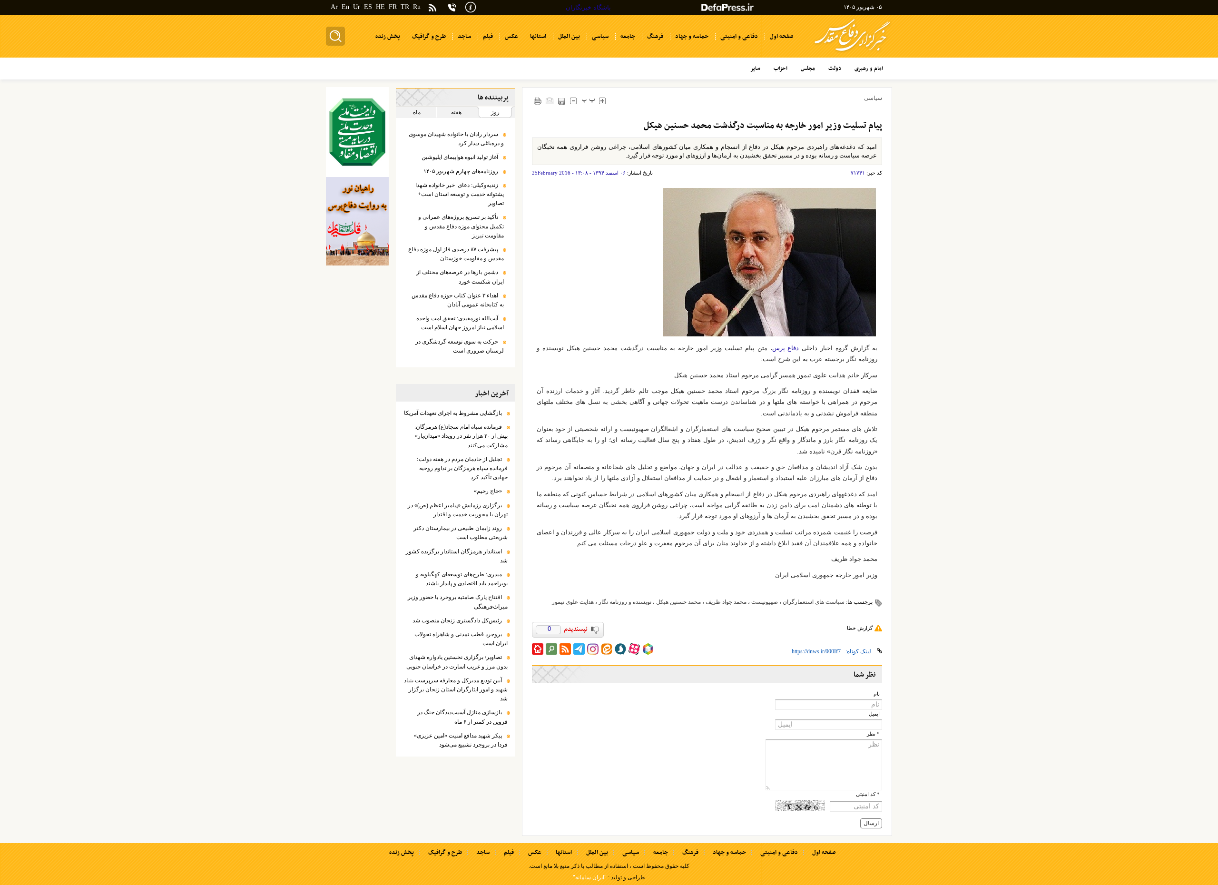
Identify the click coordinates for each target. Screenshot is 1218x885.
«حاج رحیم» (488, 491)
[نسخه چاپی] (538, 101)
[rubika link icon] (648, 649)
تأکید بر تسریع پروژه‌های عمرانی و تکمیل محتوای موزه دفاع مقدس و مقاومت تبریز (461, 226)
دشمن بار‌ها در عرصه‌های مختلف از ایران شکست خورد (460, 277)
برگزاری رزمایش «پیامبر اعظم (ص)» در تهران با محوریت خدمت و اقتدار (458, 510)
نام (877, 694)
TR (405, 6)
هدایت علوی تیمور (573, 602)
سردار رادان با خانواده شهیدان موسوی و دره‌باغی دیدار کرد (456, 139)
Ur (356, 6)
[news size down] (574, 101)
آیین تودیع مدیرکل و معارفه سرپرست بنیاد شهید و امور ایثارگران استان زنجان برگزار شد (456, 689)
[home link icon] (537, 649)
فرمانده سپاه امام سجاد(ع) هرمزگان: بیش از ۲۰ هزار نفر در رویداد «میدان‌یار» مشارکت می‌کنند (461, 435)
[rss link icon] (565, 649)
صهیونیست (764, 602)
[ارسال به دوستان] (550, 101)
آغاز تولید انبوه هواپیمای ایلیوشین (460, 157)
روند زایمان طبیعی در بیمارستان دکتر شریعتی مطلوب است (460, 533)
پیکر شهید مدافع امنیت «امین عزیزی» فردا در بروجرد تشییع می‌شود (461, 740)
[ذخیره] (562, 101)
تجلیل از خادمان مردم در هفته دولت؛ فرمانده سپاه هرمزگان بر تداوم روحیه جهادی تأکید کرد (462, 468)
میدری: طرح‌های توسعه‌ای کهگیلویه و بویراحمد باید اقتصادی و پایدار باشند (462, 579)
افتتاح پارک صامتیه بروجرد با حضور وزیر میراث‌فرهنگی (458, 602)
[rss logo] (432, 8)
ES (368, 6)
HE (380, 6)
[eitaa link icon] (606, 649)
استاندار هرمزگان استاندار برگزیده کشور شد (457, 556)
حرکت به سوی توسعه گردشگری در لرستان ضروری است (459, 346)
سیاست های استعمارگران (814, 602)
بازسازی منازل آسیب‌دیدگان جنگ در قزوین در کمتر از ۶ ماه (462, 717)
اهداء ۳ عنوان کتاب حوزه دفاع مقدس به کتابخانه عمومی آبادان (458, 300)
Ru (417, 6)
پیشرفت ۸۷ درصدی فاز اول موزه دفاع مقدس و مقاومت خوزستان (456, 254)
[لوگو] (852, 52)
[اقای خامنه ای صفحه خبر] (357, 132)
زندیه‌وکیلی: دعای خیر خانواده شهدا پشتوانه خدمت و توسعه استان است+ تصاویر (459, 194)
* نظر (873, 734)
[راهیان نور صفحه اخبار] (357, 221)
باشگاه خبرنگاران (588, 7)
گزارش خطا (860, 628)
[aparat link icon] (634, 649)
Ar (334, 6)
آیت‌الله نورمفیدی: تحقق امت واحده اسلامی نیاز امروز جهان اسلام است (460, 323)
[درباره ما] (470, 6)
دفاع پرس (785, 348)
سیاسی (873, 98)
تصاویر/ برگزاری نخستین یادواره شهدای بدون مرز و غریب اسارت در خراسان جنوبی (457, 661)
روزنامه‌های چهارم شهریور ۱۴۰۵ (460, 171)
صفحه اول (823, 852)
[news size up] (603, 101)
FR (393, 6)
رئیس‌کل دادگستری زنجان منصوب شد (457, 620)
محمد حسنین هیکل (678, 602)
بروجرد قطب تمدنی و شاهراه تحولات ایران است (461, 639)
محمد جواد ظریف (726, 602)
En (345, 6)
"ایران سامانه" (590, 877)
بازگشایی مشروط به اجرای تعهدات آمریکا (453, 413)
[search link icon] (551, 649)
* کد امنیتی (868, 794)
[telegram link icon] (579, 649)
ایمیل (874, 714)
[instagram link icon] (593, 649)
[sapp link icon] (620, 649)
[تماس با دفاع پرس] (452, 7)
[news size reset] (589, 101)
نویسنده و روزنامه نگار (625, 602)
